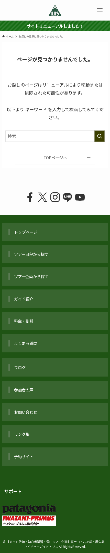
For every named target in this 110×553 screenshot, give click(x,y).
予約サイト (23, 456)
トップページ (25, 232)
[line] (67, 197)
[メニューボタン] (100, 10)
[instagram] (55, 197)
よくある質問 (25, 343)
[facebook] (30, 197)
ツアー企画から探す (31, 276)
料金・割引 (23, 321)
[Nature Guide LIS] (55, 10)
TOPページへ (55, 157)
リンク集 (21, 434)
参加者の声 (23, 389)
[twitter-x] (42, 197)
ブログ (20, 367)
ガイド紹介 (23, 299)
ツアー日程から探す (31, 254)
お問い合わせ (25, 412)
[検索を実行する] (99, 136)
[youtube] (79, 197)
